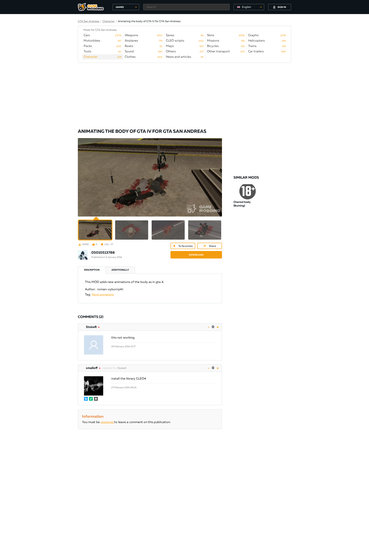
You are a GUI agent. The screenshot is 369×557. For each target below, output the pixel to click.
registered (107, 422)
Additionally (120, 270)
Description (92, 270)
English (246, 7)
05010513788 (103, 252)
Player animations (103, 294)
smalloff (92, 368)
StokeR (91, 327)
